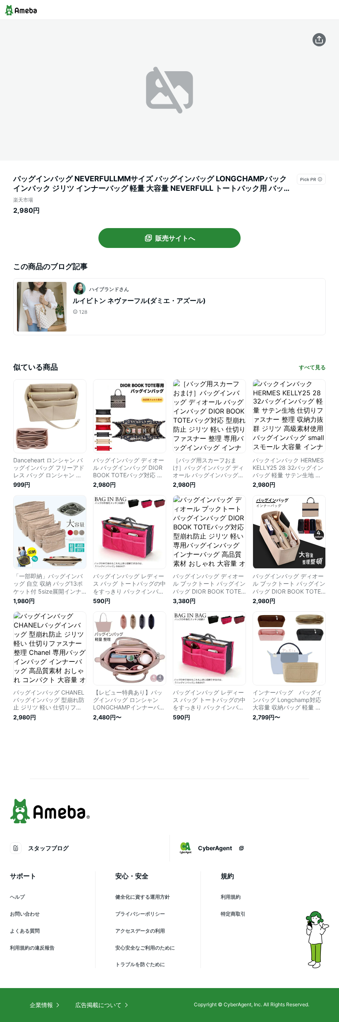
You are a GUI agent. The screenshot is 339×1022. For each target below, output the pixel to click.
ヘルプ (17, 897)
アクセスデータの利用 (140, 931)
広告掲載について (98, 1004)
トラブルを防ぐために (140, 964)
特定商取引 (233, 914)
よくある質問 (25, 931)
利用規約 (231, 897)
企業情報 (41, 1004)
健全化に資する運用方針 (142, 897)
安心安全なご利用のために (145, 948)
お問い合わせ (25, 914)
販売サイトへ (175, 238)
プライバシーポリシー (140, 914)
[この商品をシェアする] (319, 39)
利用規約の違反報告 (32, 948)
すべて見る (312, 367)
